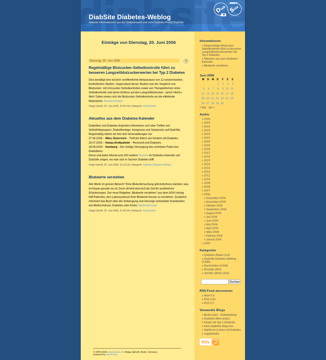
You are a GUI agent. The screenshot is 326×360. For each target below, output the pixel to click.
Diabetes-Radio (213, 255)
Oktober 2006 (214, 205)
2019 (207, 145)
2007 (207, 190)
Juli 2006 (211, 216)
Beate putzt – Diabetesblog (220, 314)
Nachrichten (149, 106)
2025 (207, 122)
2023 (207, 130)
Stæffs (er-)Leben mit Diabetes (222, 329)
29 (217, 103)
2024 (207, 126)
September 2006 (216, 209)
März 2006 (212, 232)
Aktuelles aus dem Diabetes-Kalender (122, 118)
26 (202, 103)
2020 (207, 141)
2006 (207, 194)
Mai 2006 (212, 224)
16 (222, 93)
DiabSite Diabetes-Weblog (130, 17)
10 (227, 88)
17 (227, 93)
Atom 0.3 (209, 295)
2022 (207, 134)
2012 (207, 171)
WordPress (111, 354)
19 (202, 98)
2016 (207, 156)
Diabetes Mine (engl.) (217, 318)
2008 (207, 186)
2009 (207, 183)
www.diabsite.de (116, 352)
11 (232, 88)
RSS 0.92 (210, 299)
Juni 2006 (212, 220)
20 (207, 98)
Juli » (211, 107)
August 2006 (213, 213)
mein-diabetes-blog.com (218, 326)
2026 (207, 119)
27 (207, 103)
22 (217, 98)
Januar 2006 (214, 239)
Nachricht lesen (113, 101)
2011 (207, 175)
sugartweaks (211, 333)
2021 (207, 137)
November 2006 (216, 201)
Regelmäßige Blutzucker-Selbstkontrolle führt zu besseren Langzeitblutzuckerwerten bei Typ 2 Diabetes (221, 50)
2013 (207, 167)
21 (212, 98)
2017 (207, 152)
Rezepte (209, 269)
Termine (143, 155)
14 (212, 93)
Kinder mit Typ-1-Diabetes (219, 322)
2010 (207, 179)
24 (227, 98)
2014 (207, 164)
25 (232, 98)
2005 (207, 243)
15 (217, 93)
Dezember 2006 (216, 198)
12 (202, 93)
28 (212, 103)
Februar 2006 (214, 235)
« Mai (203, 107)
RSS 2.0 (209, 303)
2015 (207, 160)
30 (222, 103)
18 (232, 93)
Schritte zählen (213, 273)
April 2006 (212, 228)
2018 (207, 149)
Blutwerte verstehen (106, 177)
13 (207, 93)
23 (222, 98)
